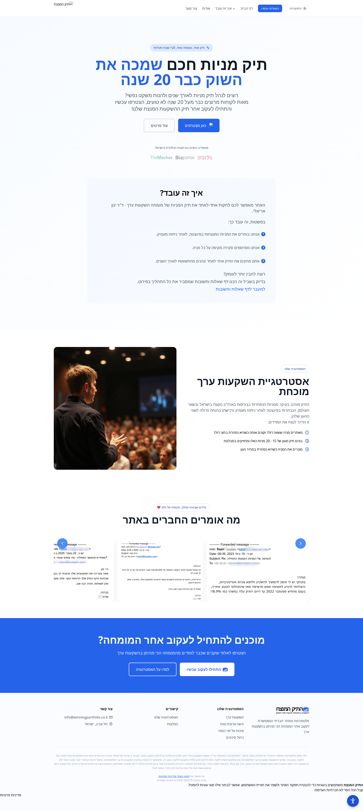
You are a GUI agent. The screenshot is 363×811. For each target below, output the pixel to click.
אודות (206, 8)
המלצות (172, 724)
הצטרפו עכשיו (270, 8)
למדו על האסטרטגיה (152, 669)
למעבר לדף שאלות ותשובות (240, 289)
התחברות (296, 8)
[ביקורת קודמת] (62, 543)
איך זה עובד (223, 8)
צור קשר (191, 8)
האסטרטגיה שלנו (166, 717)
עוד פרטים (159, 125)
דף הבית (247, 8)
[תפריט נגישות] (353, 801)
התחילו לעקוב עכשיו (204, 669)
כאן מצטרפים (195, 125)
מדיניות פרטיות (10, 795)
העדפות (320, 790)
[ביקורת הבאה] (300, 543)
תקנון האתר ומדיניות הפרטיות (173, 776)
